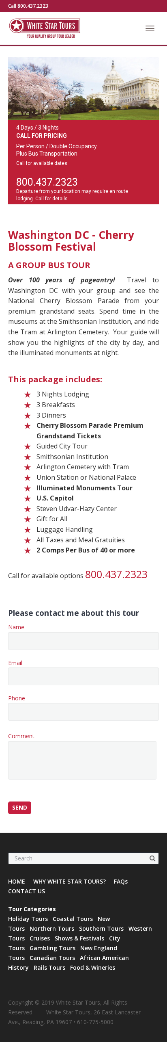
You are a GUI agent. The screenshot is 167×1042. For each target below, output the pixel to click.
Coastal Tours (73, 919)
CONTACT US (26, 891)
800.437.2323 (47, 182)
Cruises (40, 938)
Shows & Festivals (79, 938)
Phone (16, 698)
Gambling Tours (52, 948)
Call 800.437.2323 (28, 5)
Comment (21, 736)
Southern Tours (101, 928)
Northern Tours (52, 928)
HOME (16, 881)
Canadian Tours (52, 958)
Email (15, 663)
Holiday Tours (28, 919)
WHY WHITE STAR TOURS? (69, 881)
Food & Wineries (92, 967)
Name (16, 627)
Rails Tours (49, 967)
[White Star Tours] (60, 28)
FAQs (121, 881)
